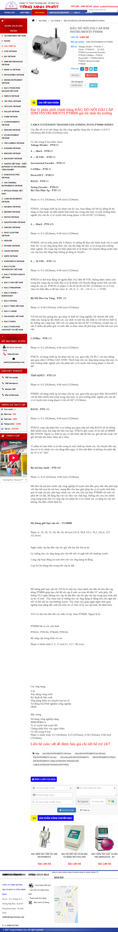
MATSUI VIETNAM (11, 217)
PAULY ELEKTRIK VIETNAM (10, 234)
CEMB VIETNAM (11, 117)
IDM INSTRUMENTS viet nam (44, 757)
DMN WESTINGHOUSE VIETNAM (12, 63)
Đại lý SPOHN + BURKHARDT (10, 294)
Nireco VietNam (11, 96)
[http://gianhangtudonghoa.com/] (33, 21)
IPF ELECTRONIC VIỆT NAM (12, 192)
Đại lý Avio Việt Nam (13, 283)
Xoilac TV (94, 872)
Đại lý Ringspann (12, 288)
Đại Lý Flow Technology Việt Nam (12, 268)
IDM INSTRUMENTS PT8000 (104, 757)
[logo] (29, 5)
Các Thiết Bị (10, 46)
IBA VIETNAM (9, 57)
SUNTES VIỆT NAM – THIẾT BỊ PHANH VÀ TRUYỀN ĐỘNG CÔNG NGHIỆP (14, 167)
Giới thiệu (24, 13)
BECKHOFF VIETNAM (13, 159)
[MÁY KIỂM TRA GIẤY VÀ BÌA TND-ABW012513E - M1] (74, 838)
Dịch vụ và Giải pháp (59, 13)
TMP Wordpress (11, 383)
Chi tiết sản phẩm (49, 102)
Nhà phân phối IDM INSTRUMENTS (74, 757)
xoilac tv (70, 872)
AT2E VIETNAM (10, 51)
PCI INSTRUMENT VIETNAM (10, 136)
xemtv (76, 872)
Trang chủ (9, 13)
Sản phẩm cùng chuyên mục (55, 817)
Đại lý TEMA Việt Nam (14, 306)
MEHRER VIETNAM (12, 212)
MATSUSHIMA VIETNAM (14, 75)
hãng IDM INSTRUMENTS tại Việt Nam (90, 754)
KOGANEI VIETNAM (12, 148)
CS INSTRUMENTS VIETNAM (11, 123)
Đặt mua (92, 75)
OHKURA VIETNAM (12, 227)
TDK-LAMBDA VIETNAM (14, 143)
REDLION (8, 241)
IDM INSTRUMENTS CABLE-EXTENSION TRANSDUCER (56, 761)
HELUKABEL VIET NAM (14, 316)
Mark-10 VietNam (12, 70)
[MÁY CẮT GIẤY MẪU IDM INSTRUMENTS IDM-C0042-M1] (104, 838)
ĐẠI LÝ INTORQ (10, 301)
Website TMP (10, 389)
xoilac (64, 872)
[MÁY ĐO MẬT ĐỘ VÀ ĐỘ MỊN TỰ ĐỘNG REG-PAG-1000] (44, 838)
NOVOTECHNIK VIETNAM (14, 222)
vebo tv (55, 872)
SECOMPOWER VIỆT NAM (15, 36)
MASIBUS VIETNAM (12, 207)
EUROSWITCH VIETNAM (14, 261)
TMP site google (11, 378)
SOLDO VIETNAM (11, 251)
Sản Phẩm (39, 13)
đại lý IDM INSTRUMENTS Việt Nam (57, 754)
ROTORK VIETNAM (12, 246)
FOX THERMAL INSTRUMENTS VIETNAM (12, 184)
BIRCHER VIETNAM (12, 153)
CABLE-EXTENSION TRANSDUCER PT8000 (51, 765)
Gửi (94, 85)
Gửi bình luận (67, 810)
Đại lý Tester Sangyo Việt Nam (13, 276)
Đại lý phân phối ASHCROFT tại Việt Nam (12, 328)
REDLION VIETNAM (12, 130)
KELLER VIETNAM (11, 112)
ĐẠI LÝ (77, 13)
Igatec (7, 41)
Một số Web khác (12, 395)
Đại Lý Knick (10, 322)
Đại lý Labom (10, 311)
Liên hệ (88, 13)
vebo (60, 872)
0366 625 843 (13, 354)
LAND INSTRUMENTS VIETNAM (12, 200)
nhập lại (86, 810)
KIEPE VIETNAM (11, 256)
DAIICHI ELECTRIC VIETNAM (11, 176)
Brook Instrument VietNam (12, 81)
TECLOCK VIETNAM (12, 106)
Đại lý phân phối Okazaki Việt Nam (11, 89)
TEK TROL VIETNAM (12, 101)
